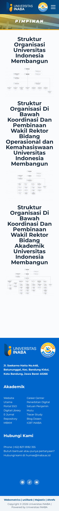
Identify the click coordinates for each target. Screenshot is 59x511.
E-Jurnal (9, 414)
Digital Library (12, 410)
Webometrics (12, 499)
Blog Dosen (34, 418)
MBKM (8, 422)
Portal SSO (10, 406)
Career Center (35, 398)
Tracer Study (34, 414)
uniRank (27, 499)
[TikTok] (29, 482)
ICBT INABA (34, 422)
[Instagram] (22, 482)
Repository (10, 418)
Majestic (40, 499)
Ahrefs (51, 499)
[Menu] (53, 7)
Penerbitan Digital (38, 402)
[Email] (36, 482)
